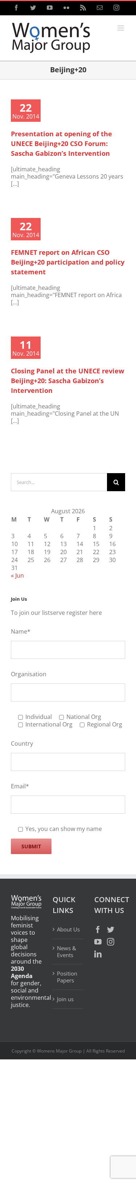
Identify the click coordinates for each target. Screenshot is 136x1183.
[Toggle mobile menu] (121, 28)
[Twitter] (110, 929)
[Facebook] (98, 929)
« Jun (17, 575)
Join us (65, 999)
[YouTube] (98, 942)
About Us (68, 929)
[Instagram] (110, 942)
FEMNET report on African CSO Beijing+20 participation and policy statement (67, 262)
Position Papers (67, 977)
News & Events (66, 951)
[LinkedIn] (98, 954)
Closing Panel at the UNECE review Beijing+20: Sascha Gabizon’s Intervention (67, 381)
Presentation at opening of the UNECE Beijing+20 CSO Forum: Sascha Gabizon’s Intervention (61, 143)
